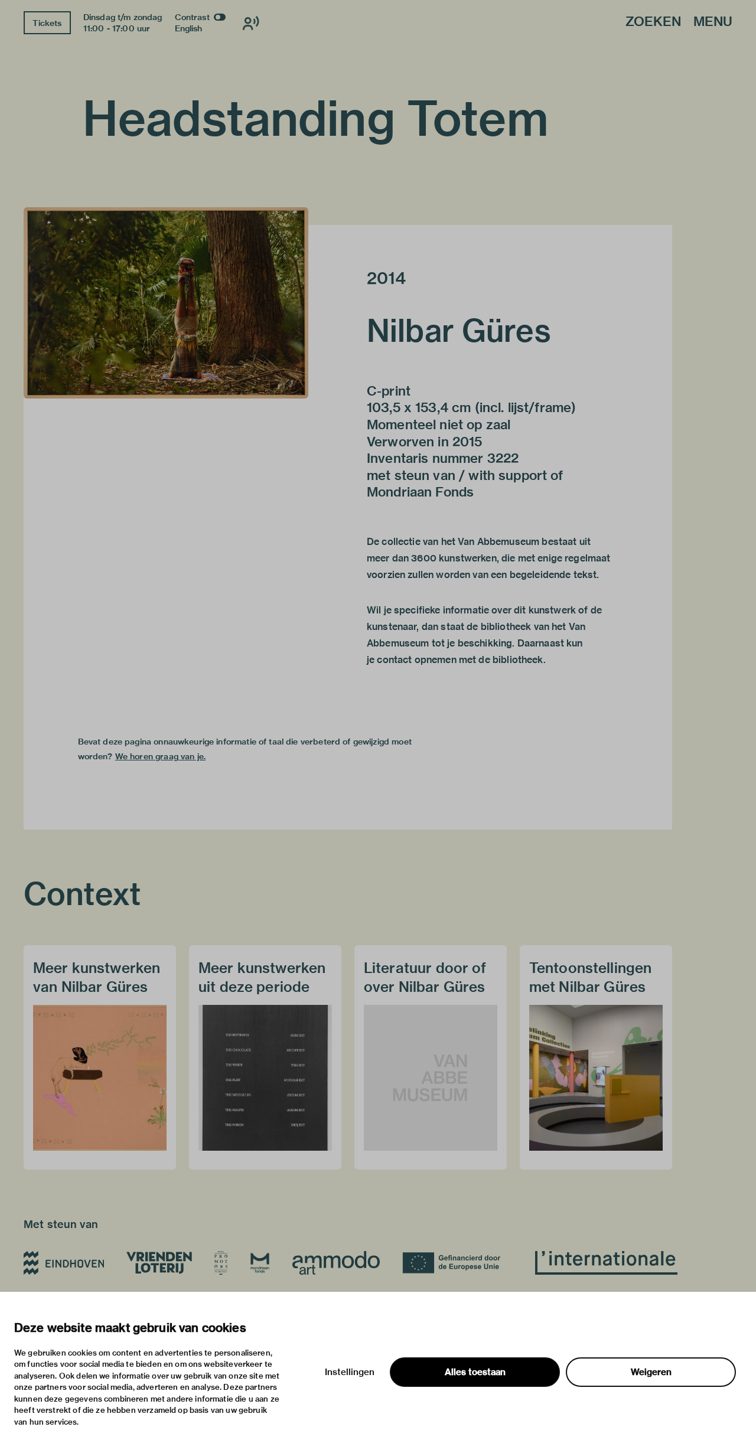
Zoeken (653, 22)
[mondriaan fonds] (260, 1263)
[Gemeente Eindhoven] (64, 1263)
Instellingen (349, 1372)
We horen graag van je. (160, 756)
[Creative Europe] (457, 1263)
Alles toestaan (475, 1372)
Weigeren (651, 1372)
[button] (166, 303)
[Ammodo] (336, 1263)
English (189, 28)
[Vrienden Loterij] (159, 1263)
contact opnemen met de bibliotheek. (461, 660)
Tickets (46, 23)
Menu (712, 22)
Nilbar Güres (459, 331)
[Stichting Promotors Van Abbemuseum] (220, 1263)
